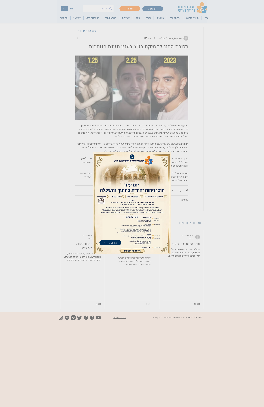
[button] (132, 156)
